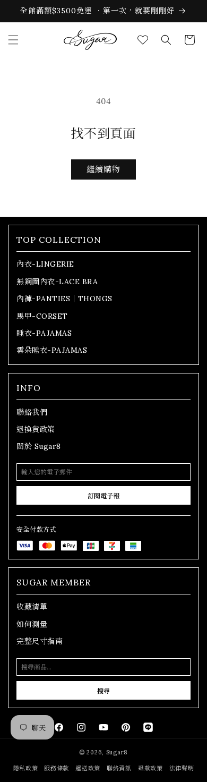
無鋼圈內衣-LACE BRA (57, 281)
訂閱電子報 (103, 496)
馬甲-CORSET (42, 316)
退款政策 (150, 768)
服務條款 (56, 768)
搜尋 (103, 691)
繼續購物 (103, 169)
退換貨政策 (35, 429)
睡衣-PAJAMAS (44, 333)
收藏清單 (31, 606)
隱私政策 (25, 768)
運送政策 (87, 768)
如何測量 (31, 624)
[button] (13, 40)
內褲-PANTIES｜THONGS (64, 298)
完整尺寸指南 (39, 641)
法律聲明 (181, 768)
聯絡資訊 (119, 768)
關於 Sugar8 (38, 446)
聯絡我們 (31, 412)
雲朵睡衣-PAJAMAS (51, 350)
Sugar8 (117, 752)
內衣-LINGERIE (45, 264)
